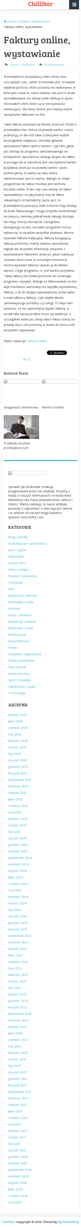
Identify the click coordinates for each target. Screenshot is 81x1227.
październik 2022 (20, 1014)
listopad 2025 (17, 773)
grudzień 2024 (18, 845)
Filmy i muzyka (18, 569)
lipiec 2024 (15, 877)
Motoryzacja (17, 634)
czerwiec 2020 (18, 1196)
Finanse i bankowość (22, 64)
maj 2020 (14, 1202)
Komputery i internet (22, 595)
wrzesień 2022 (18, 1020)
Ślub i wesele (17, 667)
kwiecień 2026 (18, 741)
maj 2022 (14, 1046)
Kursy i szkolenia (19, 615)
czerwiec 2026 (18, 728)
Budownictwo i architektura (27, 543)
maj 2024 (14, 890)
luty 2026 (14, 754)
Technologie (16, 693)
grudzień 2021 (18, 1079)
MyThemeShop (68, 1222)
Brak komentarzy (54, 64)
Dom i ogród (17, 550)
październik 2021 (20, 1092)
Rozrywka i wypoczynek (24, 654)
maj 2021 (14, 1124)
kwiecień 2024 (18, 897)
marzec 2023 (17, 981)
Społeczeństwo (19, 673)
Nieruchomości (18, 641)
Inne (11, 589)
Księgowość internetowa (21, 407)
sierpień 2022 (17, 1027)
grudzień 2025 (18, 767)
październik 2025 (20, 780)
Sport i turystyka (19, 680)
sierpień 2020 (17, 1183)
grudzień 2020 (18, 1157)
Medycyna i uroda (20, 628)
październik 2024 (20, 858)
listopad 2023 (17, 929)
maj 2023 (14, 968)
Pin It (26, 359)
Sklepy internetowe (21, 660)
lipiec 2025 (15, 799)
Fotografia (15, 582)
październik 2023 (20, 936)
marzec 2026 (17, 747)
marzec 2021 (17, 1137)
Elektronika (16, 556)
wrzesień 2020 (18, 1176)
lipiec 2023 (15, 955)
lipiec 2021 (15, 1111)
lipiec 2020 (15, 1189)
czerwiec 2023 (18, 962)
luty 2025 (14, 832)
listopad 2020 (17, 1163)
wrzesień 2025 (18, 786)
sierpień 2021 (17, 1105)
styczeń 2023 (17, 994)
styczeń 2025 (17, 838)
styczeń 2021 (17, 1150)
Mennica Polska (53, 407)
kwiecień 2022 (18, 1053)
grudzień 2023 (18, 923)
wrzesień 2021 (18, 1098)
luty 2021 (14, 1144)
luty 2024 (14, 910)
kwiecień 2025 (18, 819)
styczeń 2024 (17, 916)
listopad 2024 (17, 851)
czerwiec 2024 (18, 884)
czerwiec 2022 (18, 1040)
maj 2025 (14, 812)
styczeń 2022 (17, 1072)
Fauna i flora (17, 563)
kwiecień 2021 (18, 1131)
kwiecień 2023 (18, 975)
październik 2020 (20, 1170)
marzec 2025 (17, 825)
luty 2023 (14, 988)
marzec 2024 (17, 903)
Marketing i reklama (22, 621)
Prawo (12, 647)
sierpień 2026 (17, 715)
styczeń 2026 (17, 760)
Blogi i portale (18, 537)
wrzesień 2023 (18, 942)
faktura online (37, 341)
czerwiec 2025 (18, 806)
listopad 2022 (17, 1007)
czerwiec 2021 (18, 1118)
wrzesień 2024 (18, 864)
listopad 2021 (17, 1085)
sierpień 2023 (17, 949)
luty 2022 (14, 1066)
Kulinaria (14, 608)
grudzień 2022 (18, 1001)
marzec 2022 (17, 1059)
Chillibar (9, 1222)
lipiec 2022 (15, 1033)
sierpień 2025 (17, 793)
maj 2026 (14, 734)
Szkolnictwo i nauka (22, 686)
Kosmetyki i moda (20, 602)
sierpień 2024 (17, 871)
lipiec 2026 (15, 721)
